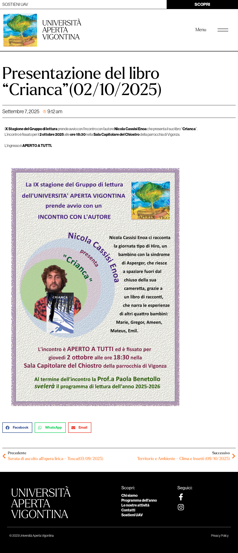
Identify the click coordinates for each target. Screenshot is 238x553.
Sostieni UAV (132, 515)
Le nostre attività (135, 505)
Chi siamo (129, 495)
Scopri (202, 4)
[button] (17, 427)
